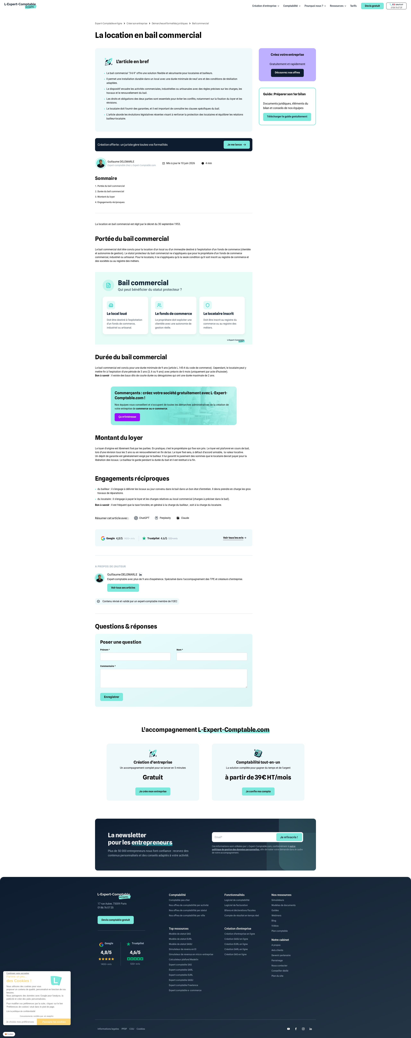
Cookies (141, 1029)
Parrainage (277, 960)
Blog (273, 920)
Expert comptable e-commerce (185, 990)
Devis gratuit (372, 5)
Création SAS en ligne (235, 954)
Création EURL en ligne (236, 944)
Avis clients (277, 950)
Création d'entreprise (264, 5)
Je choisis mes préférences (20, 1021)
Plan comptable (279, 931)
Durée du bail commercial (110, 191)
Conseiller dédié (279, 970)
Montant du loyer (106, 196)
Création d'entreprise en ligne (239, 933)
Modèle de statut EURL (180, 939)
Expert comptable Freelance (183, 985)
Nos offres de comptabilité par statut (188, 910)
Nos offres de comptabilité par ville (187, 915)
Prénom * (105, 649)
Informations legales (108, 1029)
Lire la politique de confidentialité (20, 1011)
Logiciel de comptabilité (236, 900)
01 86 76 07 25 (106, 907)
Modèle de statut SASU (180, 944)
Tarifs (353, 5)
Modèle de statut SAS (180, 933)
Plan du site (277, 976)
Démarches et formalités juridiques (170, 23)
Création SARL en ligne (236, 949)
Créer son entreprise (137, 23)
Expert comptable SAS (180, 964)
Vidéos (275, 925)
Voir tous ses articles (123, 587)
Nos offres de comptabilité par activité (189, 905)
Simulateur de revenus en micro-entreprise (191, 954)
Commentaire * (108, 666)
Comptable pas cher (179, 900)
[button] (9, 1034)
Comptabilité (290, 5)
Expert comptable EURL (181, 975)
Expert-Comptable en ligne (108, 23)
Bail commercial (200, 23)
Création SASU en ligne (236, 939)
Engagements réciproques (111, 202)
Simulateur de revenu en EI (182, 949)
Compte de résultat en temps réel (241, 915)
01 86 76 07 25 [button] (396, 7)
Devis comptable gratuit (115, 919)
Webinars (276, 915)
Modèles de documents (283, 905)
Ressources (336, 5)
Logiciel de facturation (236, 905)
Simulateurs (277, 900)
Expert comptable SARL (181, 969)
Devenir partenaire (281, 955)
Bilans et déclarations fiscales (240, 910)
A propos (275, 945)
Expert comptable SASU (181, 980)
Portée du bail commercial (111, 186)
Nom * (180, 649)
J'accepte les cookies (54, 1021)
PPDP (124, 1029)
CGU (131, 1029)
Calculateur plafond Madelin (183, 959)
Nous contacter (279, 965)
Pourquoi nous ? (314, 5)
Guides (275, 910)
